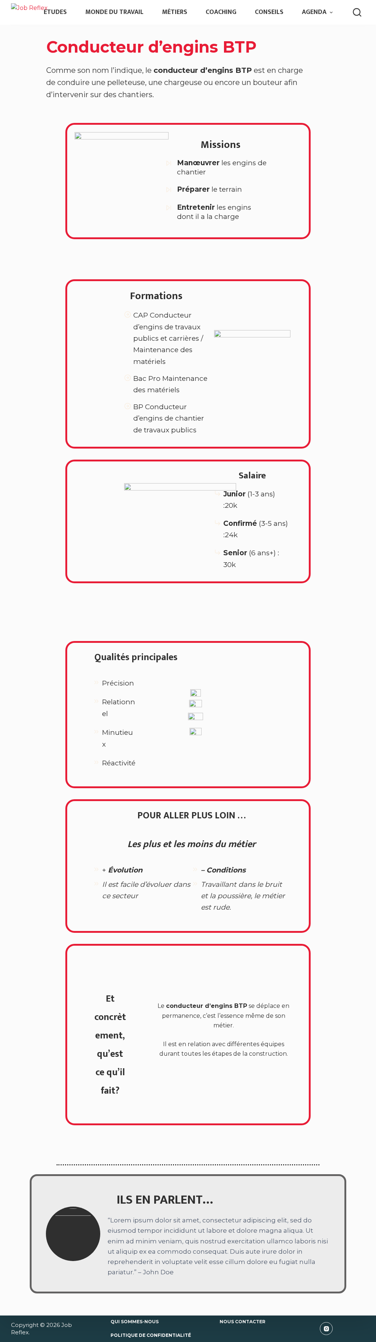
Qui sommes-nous (135, 1321)
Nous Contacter (242, 1321)
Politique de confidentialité (151, 1335)
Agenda (314, 12)
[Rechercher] (357, 12)
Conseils (269, 12)
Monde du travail (114, 12)
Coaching (221, 12)
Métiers (174, 12)
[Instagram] (326, 1328)
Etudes (55, 12)
